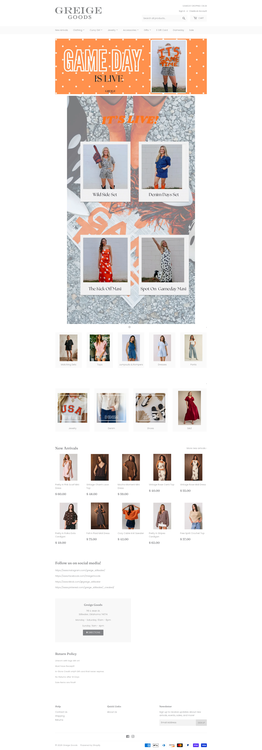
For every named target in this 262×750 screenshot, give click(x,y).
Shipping (60, 715)
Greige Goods (70, 745)
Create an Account (198, 11)
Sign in (182, 11)
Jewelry (112, 30)
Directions (94, 632)
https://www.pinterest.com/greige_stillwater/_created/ (84, 587)
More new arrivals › (197, 448)
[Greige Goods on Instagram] (132, 736)
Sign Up (201, 722)
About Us (112, 711)
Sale (191, 30)
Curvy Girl (95, 30)
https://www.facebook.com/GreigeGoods (77, 576)
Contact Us (61, 711)
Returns (59, 719)
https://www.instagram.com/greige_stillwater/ (80, 570)
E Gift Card (162, 30)
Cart (201, 18)
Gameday (178, 30)
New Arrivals (61, 30)
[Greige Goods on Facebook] (127, 736)
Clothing (78, 30)
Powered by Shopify (90, 745)
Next (200, 66)
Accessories (130, 30)
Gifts (146, 30)
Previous (61, 66)
